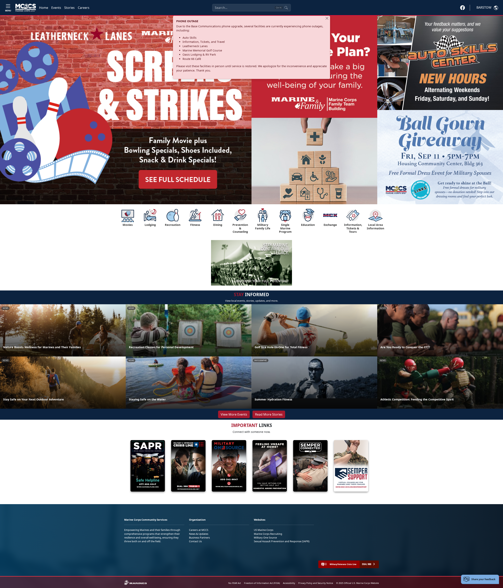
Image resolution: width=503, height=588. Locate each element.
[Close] (327, 18)
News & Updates (198, 534)
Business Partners (199, 537)
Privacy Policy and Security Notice (315, 583)
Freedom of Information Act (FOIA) (262, 583)
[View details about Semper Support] (348, 466)
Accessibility (289, 583)
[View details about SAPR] (144, 466)
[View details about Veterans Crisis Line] (185, 466)
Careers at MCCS (198, 530)
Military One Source (265, 537)
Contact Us (195, 541)
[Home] (25, 8)
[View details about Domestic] (266, 466)
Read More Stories (269, 414)
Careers (83, 7)
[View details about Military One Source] (226, 466)
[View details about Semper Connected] (307, 466)
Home (43, 7)
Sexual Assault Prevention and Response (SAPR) (281, 541)
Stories (69, 7)
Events (56, 7)
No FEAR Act (234, 583)
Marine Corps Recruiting (268, 534)
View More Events (234, 414)
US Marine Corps (263, 530)
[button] (462, 7)
